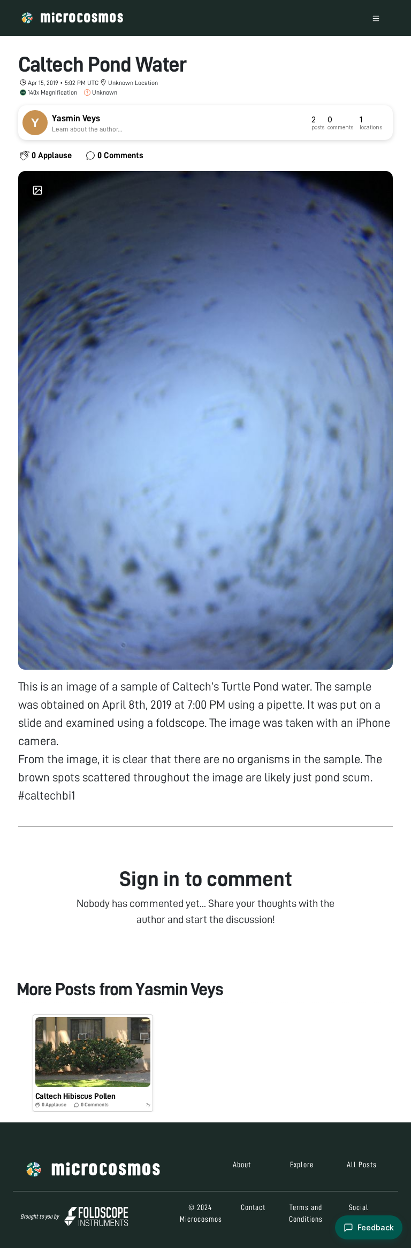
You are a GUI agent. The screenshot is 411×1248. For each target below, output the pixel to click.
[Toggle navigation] (376, 18)
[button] (93, 1062)
